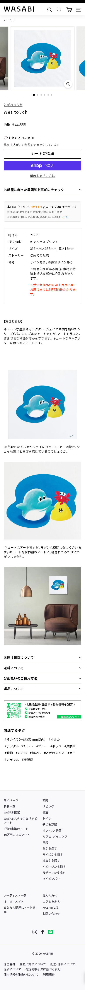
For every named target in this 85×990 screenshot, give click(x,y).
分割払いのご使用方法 (20, 678)
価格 (7, 124)
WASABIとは (50, 907)
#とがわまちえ (54, 753)
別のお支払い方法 (42, 175)
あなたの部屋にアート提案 (20, 909)
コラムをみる (51, 901)
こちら (64, 217)
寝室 (45, 812)
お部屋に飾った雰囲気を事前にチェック (34, 189)
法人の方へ (49, 895)
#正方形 (21, 753)
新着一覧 (9, 806)
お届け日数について (19, 657)
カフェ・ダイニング (54, 836)
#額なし (35, 753)
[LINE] (50, 932)
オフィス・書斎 (51, 830)
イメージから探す (54, 866)
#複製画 (27, 759)
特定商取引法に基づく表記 (43, 969)
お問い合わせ (51, 913)
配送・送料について (62, 964)
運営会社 (9, 964)
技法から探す (51, 860)
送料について (14, 668)
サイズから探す (52, 854)
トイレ (46, 818)
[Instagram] (34, 932)
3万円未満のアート (16, 829)
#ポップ (55, 746)
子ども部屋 (49, 824)
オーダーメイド (14, 901)
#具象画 (69, 746)
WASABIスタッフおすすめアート (20, 820)
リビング (48, 806)
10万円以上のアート (17, 834)
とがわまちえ (13, 104)
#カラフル (12, 759)
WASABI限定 (12, 812)
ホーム (8, 20)
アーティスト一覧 (15, 895)
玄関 (45, 800)
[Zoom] (68, 84)
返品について (14, 688)
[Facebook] (42, 932)
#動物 (9, 753)
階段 (45, 842)
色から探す (49, 848)
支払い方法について (33, 964)
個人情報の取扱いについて (21, 974)
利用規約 (48, 974)
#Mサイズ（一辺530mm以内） (25, 739)
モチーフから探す (54, 872)
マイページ (11, 800)
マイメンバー (51, 878)
